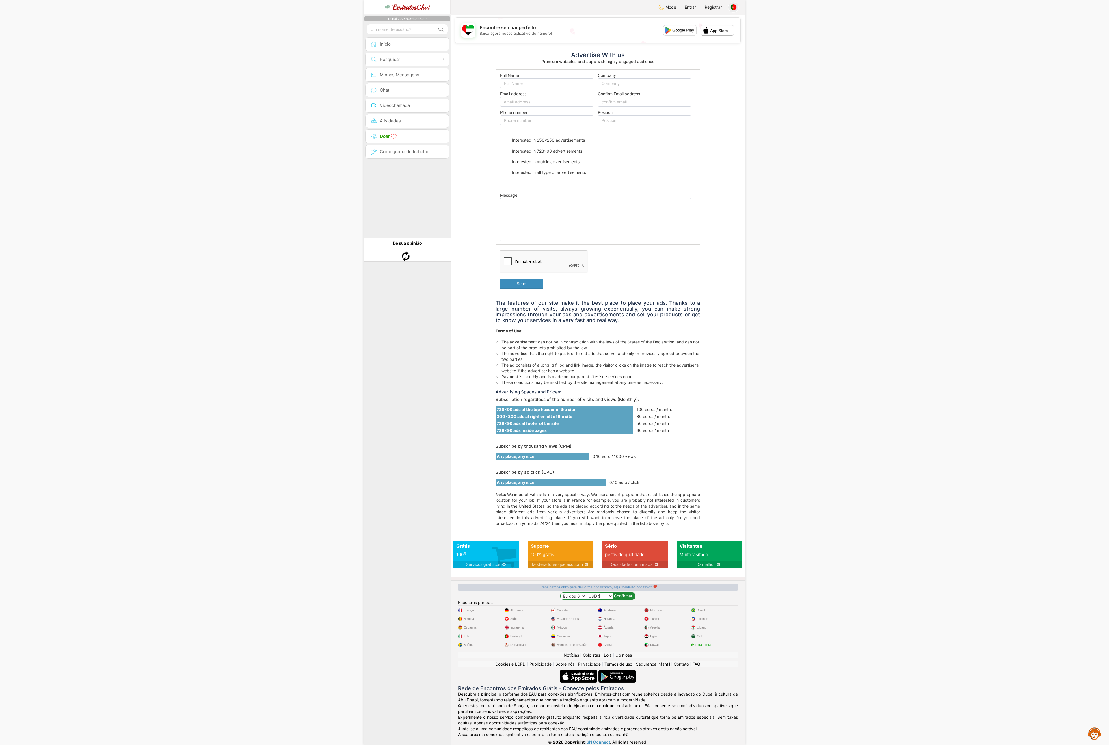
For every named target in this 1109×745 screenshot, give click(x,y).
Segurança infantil (653, 664)
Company (607, 75)
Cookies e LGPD (510, 664)
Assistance (1094, 733)
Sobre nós (564, 664)
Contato (681, 664)
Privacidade (589, 664)
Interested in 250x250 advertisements (548, 140)
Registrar (713, 7)
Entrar (690, 7)
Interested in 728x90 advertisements (546, 150)
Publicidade (540, 664)
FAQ (696, 664)
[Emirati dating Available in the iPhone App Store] (579, 672)
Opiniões (623, 655)
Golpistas (591, 655)
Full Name (509, 75)
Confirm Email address (619, 93)
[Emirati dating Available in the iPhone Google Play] (617, 672)
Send (521, 283)
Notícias (571, 655)
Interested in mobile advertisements (545, 161)
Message (508, 195)
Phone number (514, 112)
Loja (608, 655)
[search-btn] (441, 29)
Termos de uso (618, 664)
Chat (411, 7)
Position (605, 112)
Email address (513, 93)
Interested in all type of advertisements (548, 172)
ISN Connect (597, 742)
